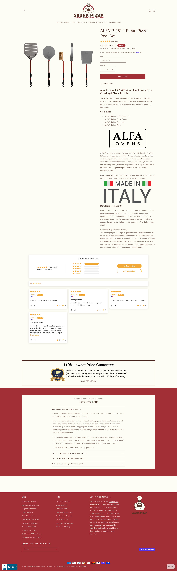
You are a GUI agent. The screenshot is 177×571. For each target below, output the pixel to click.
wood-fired (107, 168)
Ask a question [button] (129, 271)
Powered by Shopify (39, 566)
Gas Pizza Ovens (27, 512)
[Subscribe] (56, 549)
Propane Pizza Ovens (29, 509)
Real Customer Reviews (64, 516)
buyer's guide (109, 528)
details (133, 48)
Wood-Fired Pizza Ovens (30, 505)
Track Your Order (62, 509)
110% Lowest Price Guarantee (101, 513)
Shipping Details (61, 505)
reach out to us (108, 531)
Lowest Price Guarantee (64, 512)
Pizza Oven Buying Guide (64, 523)
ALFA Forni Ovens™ (108, 175)
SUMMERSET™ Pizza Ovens (31, 537)
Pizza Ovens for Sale (29, 501)
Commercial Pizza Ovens (30, 519)
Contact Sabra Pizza (63, 501)
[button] (24, 10)
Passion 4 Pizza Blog (63, 527)
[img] (35, 292)
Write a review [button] (129, 266)
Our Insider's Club (62, 519)
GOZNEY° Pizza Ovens (29, 530)
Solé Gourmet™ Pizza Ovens (32, 534)
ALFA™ (139, 159)
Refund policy (51, 566)
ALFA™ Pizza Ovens (29, 527)
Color (101, 56)
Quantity (102, 65)
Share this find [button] (108, 84)
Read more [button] (34, 335)
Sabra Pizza (30, 566)
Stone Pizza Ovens (28, 516)
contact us (74, 448)
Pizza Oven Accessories (30, 523)
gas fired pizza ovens (123, 168)
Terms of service (72, 566)
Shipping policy (83, 566)
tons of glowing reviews (103, 519)
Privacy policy (61, 566)
